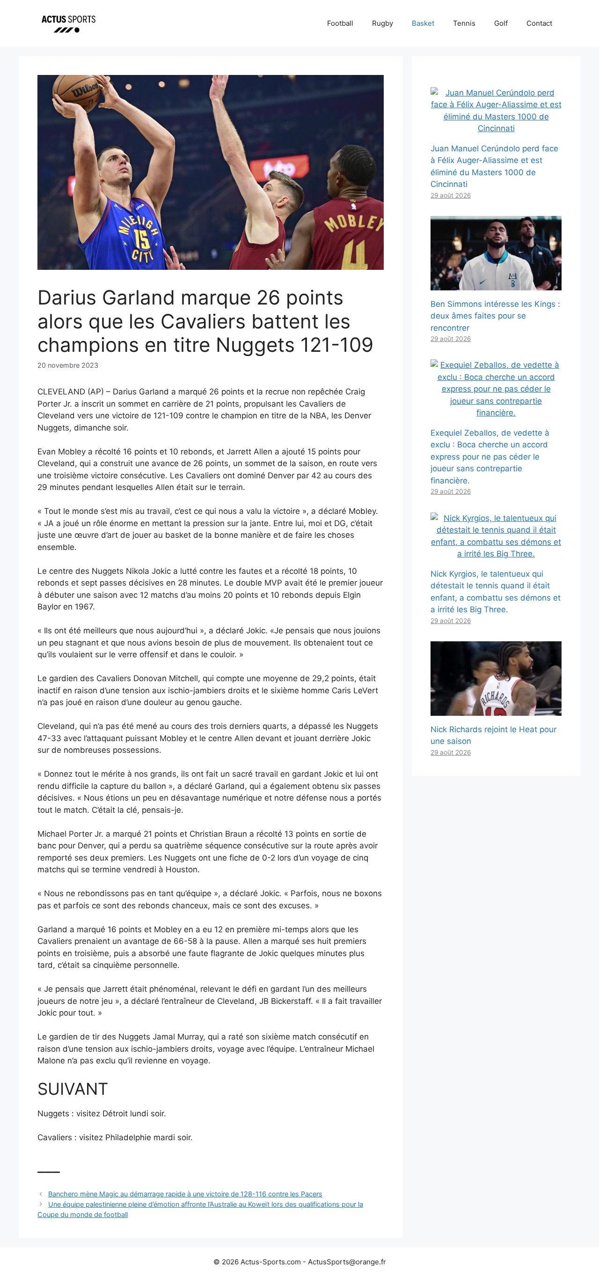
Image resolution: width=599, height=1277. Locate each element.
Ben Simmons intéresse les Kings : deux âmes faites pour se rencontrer (495, 316)
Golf (501, 23)
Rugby (382, 23)
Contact (539, 23)
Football (340, 23)
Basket (423, 23)
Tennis (464, 23)
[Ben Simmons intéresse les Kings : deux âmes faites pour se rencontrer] (496, 284)
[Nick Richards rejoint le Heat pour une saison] (496, 709)
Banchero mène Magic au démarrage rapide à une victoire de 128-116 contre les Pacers (185, 1194)
